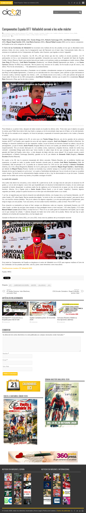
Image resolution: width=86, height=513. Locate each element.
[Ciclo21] (11, 15)
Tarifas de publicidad (63, 511)
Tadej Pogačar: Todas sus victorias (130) (26, 3)
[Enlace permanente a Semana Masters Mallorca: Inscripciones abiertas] (70, 315)
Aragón (13, 33)
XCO (49, 285)
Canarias (36, 33)
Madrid (37, 34)
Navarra (45, 34)
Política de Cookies (49, 511)
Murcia (41, 34)
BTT (10, 285)
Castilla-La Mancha (58, 33)
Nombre (5, 353)
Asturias (18, 33)
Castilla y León (49, 33)
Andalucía (8, 33)
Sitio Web (6, 366)
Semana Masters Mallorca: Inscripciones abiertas (67, 319)
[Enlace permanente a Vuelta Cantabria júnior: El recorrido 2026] (43, 315)
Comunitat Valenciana (7, 34)
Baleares (22, 33)
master (33, 285)
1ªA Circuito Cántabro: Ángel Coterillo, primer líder (66, 291)
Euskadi (16, 34)
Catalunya (66, 33)
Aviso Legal (38, 511)
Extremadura (22, 34)
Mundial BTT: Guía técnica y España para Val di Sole (12, 319)
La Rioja (32, 34)
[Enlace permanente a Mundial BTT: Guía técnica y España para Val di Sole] (15, 315)
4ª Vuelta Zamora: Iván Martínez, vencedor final (18, 291)
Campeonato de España (21, 285)
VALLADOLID (41, 285)
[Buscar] (80, 12)
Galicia (28, 34)
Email (4, 360)
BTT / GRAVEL (29, 33)
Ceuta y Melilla (73, 33)
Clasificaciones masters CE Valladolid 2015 (17, 268)
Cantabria (41, 33)
